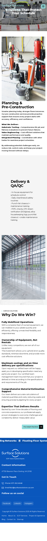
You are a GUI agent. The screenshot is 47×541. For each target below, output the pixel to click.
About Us (11, 516)
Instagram (28, 503)
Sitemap (20, 519)
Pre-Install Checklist (31, 427)
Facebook (6, 503)
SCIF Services (22, 516)
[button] (43, 6)
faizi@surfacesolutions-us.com (22, 488)
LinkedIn (17, 503)
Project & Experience (37, 516)
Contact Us (11, 519)
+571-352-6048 (16, 483)
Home (4, 516)
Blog (3, 519)
